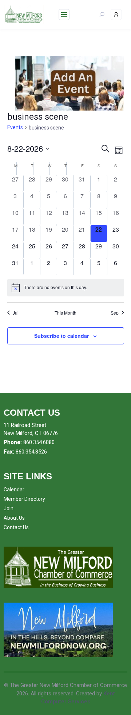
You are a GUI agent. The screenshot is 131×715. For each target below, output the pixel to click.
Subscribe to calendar (61, 335)
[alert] (65, 287)
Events (15, 127)
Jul (16, 313)
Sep (115, 313)
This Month (65, 313)
